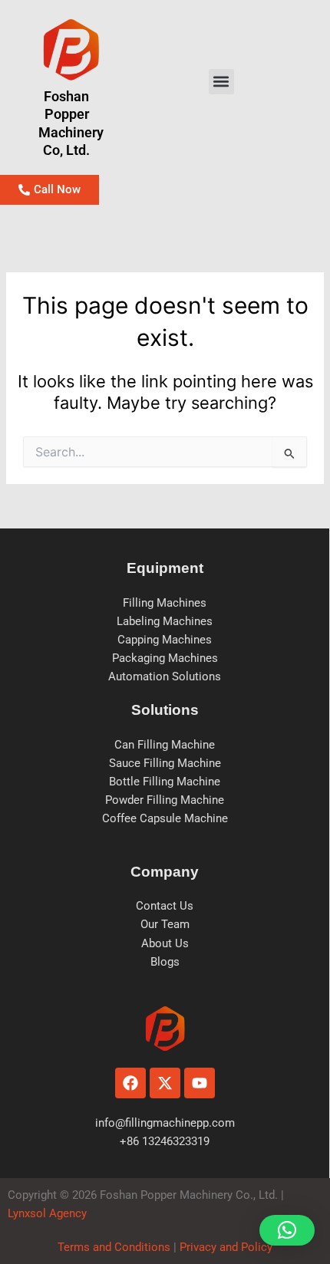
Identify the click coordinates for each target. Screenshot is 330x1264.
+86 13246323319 (165, 1141)
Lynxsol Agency (50, 1213)
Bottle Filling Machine (164, 781)
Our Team (165, 924)
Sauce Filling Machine (165, 763)
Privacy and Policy (224, 1247)
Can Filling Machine (164, 745)
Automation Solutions (164, 676)
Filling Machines (164, 603)
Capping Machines (164, 640)
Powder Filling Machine (164, 800)
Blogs (165, 962)
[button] (221, 81)
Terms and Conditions (114, 1247)
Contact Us (164, 906)
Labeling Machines (165, 621)
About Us (165, 943)
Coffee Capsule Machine (165, 818)
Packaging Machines (165, 658)
